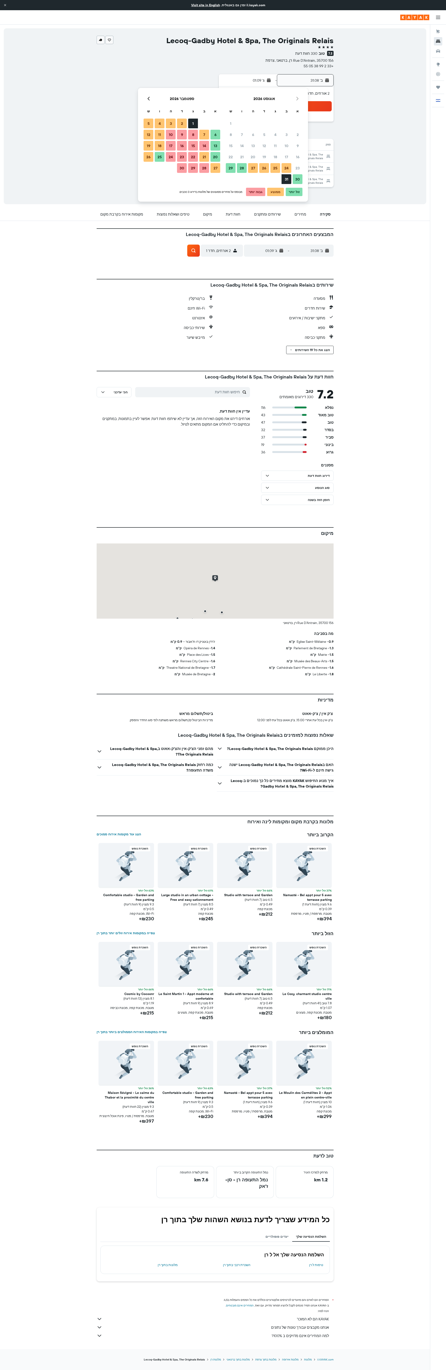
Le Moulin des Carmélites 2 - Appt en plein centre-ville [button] (305, 1095)
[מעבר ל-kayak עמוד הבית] (414, 17)
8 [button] (231, 134)
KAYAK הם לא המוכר (313, 1319)
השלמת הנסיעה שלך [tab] (311, 1236)
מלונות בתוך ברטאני (238, 1359)
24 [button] (286, 168)
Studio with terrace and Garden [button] (248, 895)
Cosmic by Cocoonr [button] (139, 994)
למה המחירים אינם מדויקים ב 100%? (300, 1335)
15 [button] (231, 145)
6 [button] (253, 134)
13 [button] (253, 145)
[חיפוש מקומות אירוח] (438, 41)
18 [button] (275, 157)
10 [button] (287, 145)
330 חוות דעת (306, 53)
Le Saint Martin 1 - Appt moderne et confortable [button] (185, 996)
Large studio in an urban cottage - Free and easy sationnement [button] (187, 897)
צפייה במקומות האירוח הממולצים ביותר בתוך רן (132, 1032)
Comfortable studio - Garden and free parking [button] (128, 897)
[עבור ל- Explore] (438, 64)
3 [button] (286, 134)
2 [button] (298, 134)
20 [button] (253, 157)
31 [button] (286, 179)
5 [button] (264, 134)
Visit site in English (205, 5)
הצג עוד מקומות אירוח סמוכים (119, 834)
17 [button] (286, 157)
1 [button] (230, 123)
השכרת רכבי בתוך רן (236, 1265)
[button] (5, 5)
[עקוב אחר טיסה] (438, 74)
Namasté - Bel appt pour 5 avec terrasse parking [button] (307, 897)
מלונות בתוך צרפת (265, 1359)
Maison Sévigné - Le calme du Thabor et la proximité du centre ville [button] (129, 1097)
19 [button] (264, 157)
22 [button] (231, 157)
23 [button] (297, 168)
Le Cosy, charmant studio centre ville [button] (307, 996)
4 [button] (275, 134)
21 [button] (242, 157)
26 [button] (264, 168)
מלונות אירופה (290, 1359)
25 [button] (275, 168)
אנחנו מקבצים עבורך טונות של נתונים (300, 1327)
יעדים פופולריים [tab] (277, 1236)
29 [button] (231, 168)
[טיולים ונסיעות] (438, 87)
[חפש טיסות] (438, 31)
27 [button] (253, 168)
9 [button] (298, 145)
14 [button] (242, 145)
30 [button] (297, 179)
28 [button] (242, 168)
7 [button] (242, 134)
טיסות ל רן (316, 1265)
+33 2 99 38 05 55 (319, 66)
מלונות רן (215, 1359)
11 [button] (275, 145)
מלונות (308, 1359)
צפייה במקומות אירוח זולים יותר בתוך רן (126, 933)
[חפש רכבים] (438, 51)
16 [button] (297, 157)
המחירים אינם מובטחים (240, 1305)
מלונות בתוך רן (168, 1265)
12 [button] (264, 145)
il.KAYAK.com (325, 1359)
